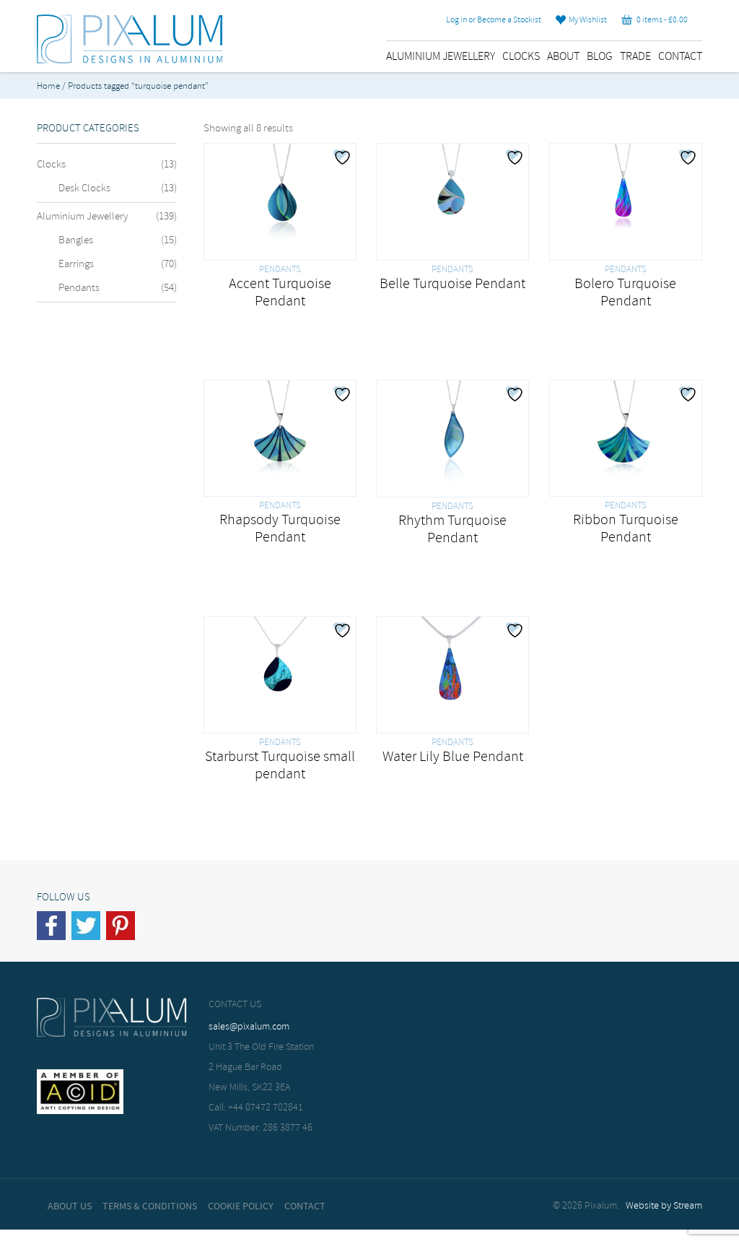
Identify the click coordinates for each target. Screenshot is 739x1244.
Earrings (76, 264)
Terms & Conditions (149, 1206)
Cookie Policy (241, 1206)
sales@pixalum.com (249, 1027)
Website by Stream (664, 1206)
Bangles (75, 240)
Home (48, 86)
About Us (70, 1206)
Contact (680, 56)
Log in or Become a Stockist (493, 20)
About (563, 56)
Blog (600, 56)
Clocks (521, 56)
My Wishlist (586, 20)
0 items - (660, 20)
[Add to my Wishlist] (344, 157)
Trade (635, 56)
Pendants (79, 288)
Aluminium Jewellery (440, 56)
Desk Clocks (84, 188)
